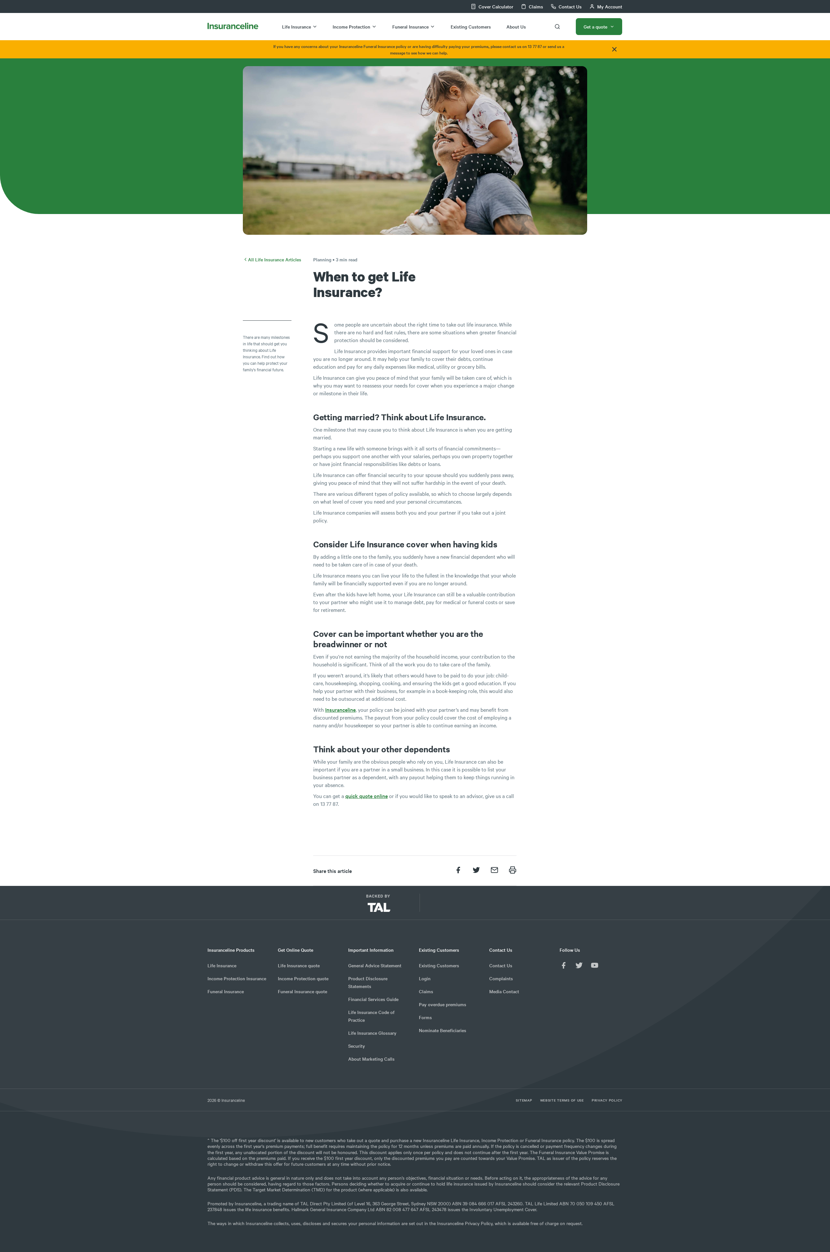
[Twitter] (579, 965)
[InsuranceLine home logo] (233, 26)
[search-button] (557, 26)
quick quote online (366, 795)
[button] (457, 905)
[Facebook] (563, 965)
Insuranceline (340, 709)
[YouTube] (595, 965)
